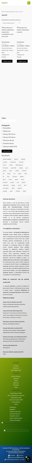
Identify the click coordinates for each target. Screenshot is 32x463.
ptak (25, 185)
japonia (4, 170)
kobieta (17, 170)
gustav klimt (13, 167)
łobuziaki (18, 191)
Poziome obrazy (8, 143)
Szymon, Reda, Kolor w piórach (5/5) (12, 328)
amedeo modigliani (7, 159)
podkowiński (6, 185)
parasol (12, 182)
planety (23, 182)
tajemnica (19, 188)
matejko (22, 176)
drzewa (11, 165)
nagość (16, 179)
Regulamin (12, 409)
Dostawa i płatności (15, 413)
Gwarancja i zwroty (15, 416)
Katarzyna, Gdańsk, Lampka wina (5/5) (13, 352)
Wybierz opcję (7, 61)
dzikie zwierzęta (19, 165)
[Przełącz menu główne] (28, 2)
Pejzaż (16, 387)
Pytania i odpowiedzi (15, 420)
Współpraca (13, 407)
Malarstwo (6, 131)
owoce (22, 179)
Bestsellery (7, 128)
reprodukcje (6, 188)
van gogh (5, 191)
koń (14, 173)
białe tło (16, 159)
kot (3, 173)
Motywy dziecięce (16, 376)
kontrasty (24, 170)
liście (8, 176)
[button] (25, 3)
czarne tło (21, 162)
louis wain (15, 176)
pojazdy (13, 185)
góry (27, 167)
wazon (11, 191)
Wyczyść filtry (7, 151)
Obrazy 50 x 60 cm (9, 137)
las (3, 176)
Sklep (3, 11)
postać (19, 185)
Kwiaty (16, 380)
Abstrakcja (16, 385)
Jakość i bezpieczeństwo (16, 418)
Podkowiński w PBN (16, 397)
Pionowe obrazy (8, 140)
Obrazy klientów (16, 402)
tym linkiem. (14, 224)
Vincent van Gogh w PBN (16, 399)
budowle (23, 159)
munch (10, 179)
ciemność (5, 162)
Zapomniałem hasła (16, 370)
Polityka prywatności (15, 411)
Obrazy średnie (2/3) (10, 146)
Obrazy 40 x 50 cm (9, 134)
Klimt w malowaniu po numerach (16, 395)
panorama (5, 182)
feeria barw (5, 167)
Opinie (16, 404)
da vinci (4, 165)
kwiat (25, 173)
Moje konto (16, 368)
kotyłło (9, 173)
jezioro (10, 170)
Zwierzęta (16, 378)
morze (4, 179)
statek (13, 188)
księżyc (20, 173)
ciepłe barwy (13, 162)
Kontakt (16, 366)
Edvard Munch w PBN (16, 393)
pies (18, 182)
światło (24, 191)
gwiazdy (21, 167)
